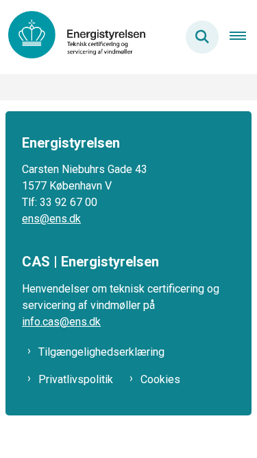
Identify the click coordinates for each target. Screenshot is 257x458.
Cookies (160, 379)
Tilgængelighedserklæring (101, 351)
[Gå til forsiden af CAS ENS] (72, 37)
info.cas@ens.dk (61, 321)
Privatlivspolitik (75, 379)
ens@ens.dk (51, 218)
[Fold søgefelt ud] (202, 37)
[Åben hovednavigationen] (243, 37)
